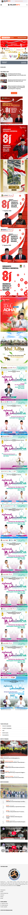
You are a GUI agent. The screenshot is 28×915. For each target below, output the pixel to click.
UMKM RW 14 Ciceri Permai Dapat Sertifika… (16, 801)
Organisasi (7, 771)
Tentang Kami (2, 890)
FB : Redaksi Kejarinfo (4, 905)
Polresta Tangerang (6, 728)
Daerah (6, 766)
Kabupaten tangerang (9, 761)
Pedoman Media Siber (4, 893)
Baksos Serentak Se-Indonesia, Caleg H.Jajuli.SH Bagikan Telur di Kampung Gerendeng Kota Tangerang (16, 87)
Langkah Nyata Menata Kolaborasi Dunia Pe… (15, 767)
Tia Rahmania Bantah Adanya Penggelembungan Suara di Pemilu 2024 (17, 74)
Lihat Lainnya (14, 93)
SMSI (3, 730)
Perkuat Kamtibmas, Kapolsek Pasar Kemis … (16, 806)
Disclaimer (2, 895)
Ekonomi (7, 800)
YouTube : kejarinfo (3, 906)
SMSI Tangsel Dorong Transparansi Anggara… (15, 772)
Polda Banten (5, 735)
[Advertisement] (14, 21)
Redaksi (18, 885)
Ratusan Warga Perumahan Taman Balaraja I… (15, 762)
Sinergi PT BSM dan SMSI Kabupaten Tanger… (14, 817)
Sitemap (1, 896)
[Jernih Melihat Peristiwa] (14, 4)
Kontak (1, 898)
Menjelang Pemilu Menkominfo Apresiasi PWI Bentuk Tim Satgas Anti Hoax (17, 80)
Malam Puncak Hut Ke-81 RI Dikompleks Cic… (10, 758)
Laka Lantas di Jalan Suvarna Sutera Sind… (14, 777)
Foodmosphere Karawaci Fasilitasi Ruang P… (16, 821)
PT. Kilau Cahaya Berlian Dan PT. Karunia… (15, 811)
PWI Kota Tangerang (6, 726)
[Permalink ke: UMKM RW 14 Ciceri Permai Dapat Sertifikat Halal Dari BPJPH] (14, 791)
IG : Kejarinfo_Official (4, 903)
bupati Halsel (5, 732)
